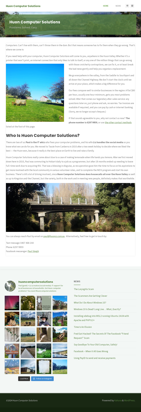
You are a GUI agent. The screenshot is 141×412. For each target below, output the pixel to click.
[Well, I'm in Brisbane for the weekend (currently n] (12, 366)
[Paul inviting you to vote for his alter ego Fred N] (12, 350)
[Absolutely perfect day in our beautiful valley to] (60, 303)
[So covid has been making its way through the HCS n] (44, 335)
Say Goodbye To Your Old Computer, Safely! (95, 344)
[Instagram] (132, 6)
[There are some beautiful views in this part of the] (28, 335)
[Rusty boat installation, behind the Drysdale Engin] (60, 335)
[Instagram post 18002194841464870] (44, 303)
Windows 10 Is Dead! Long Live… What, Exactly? (97, 309)
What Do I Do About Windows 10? (90, 302)
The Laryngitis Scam (84, 289)
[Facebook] (127, 6)
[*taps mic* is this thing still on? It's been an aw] (28, 350)
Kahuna (118, 400)
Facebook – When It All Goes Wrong (91, 351)
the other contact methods (118, 122)
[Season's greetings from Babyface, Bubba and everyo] (28, 319)
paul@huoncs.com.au (54, 236)
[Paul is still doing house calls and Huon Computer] (12, 335)
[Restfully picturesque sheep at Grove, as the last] (60, 366)
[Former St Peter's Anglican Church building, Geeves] (28, 366)
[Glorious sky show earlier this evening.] (12, 303)
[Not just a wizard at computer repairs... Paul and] (44, 319)
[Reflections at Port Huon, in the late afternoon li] (60, 350)
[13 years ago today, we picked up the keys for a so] (60, 319)
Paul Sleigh (33, 251)
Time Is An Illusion (83, 326)
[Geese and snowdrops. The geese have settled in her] (44, 350)
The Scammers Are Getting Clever (90, 295)
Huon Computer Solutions (23, 6)
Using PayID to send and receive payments (95, 358)
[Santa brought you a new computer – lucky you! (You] (12, 319)
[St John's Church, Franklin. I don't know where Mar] (44, 366)
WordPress (129, 400)
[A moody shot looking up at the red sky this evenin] (28, 303)
